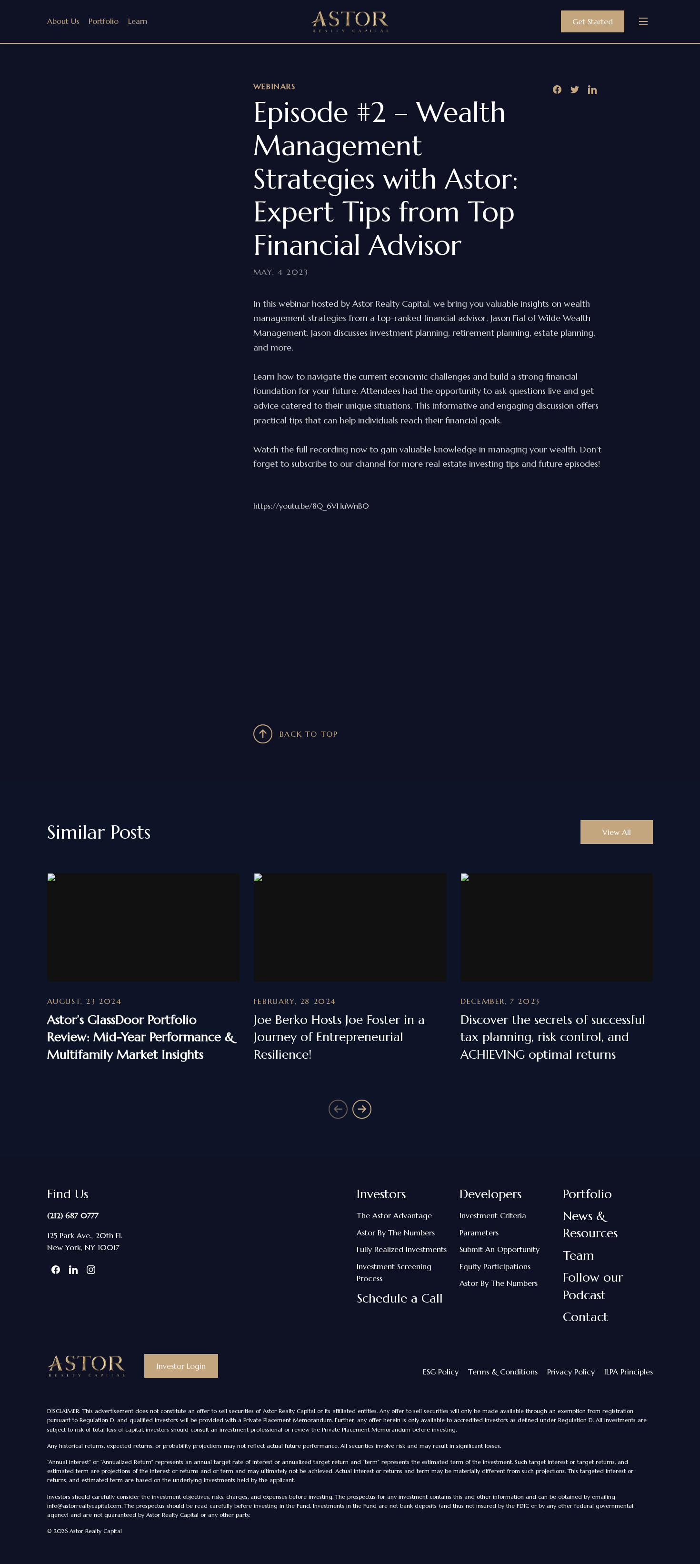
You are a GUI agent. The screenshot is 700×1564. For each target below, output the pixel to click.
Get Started (592, 21)
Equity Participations (495, 1266)
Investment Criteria (493, 1215)
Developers (490, 1194)
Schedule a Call (400, 1298)
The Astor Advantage (394, 1215)
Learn (137, 21)
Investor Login (181, 1366)
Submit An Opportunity (500, 1249)
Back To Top (309, 734)
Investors (381, 1194)
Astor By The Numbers (396, 1232)
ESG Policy (441, 1371)
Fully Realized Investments (402, 1249)
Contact (585, 1316)
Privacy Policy (571, 1371)
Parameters (479, 1232)
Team (578, 1255)
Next (361, 1109)
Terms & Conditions (503, 1371)
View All (616, 832)
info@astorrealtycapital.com (84, 1505)
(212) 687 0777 (73, 1215)
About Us (63, 21)
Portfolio (104, 21)
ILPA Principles (628, 1371)
